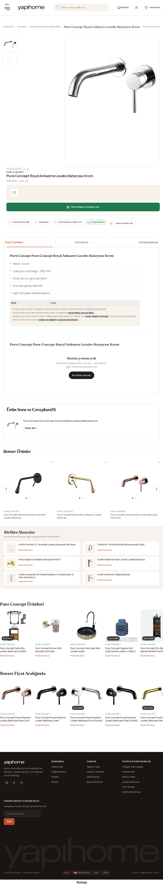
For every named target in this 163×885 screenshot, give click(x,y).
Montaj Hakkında (148, 242)
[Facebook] (14, 783)
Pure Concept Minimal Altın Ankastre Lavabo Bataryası (79, 516)
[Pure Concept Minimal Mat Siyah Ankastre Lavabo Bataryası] (28, 483)
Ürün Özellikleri (14, 242)
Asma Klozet (128, 771)
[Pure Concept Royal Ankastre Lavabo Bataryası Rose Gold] (135, 483)
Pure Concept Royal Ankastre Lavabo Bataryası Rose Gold (133, 516)
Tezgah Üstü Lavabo (132, 766)
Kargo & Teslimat (95, 771)
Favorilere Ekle (52, 461)
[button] (27, 498)
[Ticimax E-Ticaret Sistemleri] (81, 882)
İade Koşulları (93, 776)
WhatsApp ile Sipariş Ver (85, 207)
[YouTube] (21, 783)
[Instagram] (7, 783)
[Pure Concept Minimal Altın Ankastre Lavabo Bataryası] (81, 483)
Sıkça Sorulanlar (95, 781)
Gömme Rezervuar (131, 792)
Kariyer (54, 781)
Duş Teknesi (128, 786)
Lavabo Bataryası (130, 781)
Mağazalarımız (58, 771)
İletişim (55, 776)
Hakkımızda (57, 766)
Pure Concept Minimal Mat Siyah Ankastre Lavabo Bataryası (25, 516)
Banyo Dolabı (128, 776)
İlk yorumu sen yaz (81, 375)
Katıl (9, 821)
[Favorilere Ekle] (14, 193)
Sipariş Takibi (93, 766)
